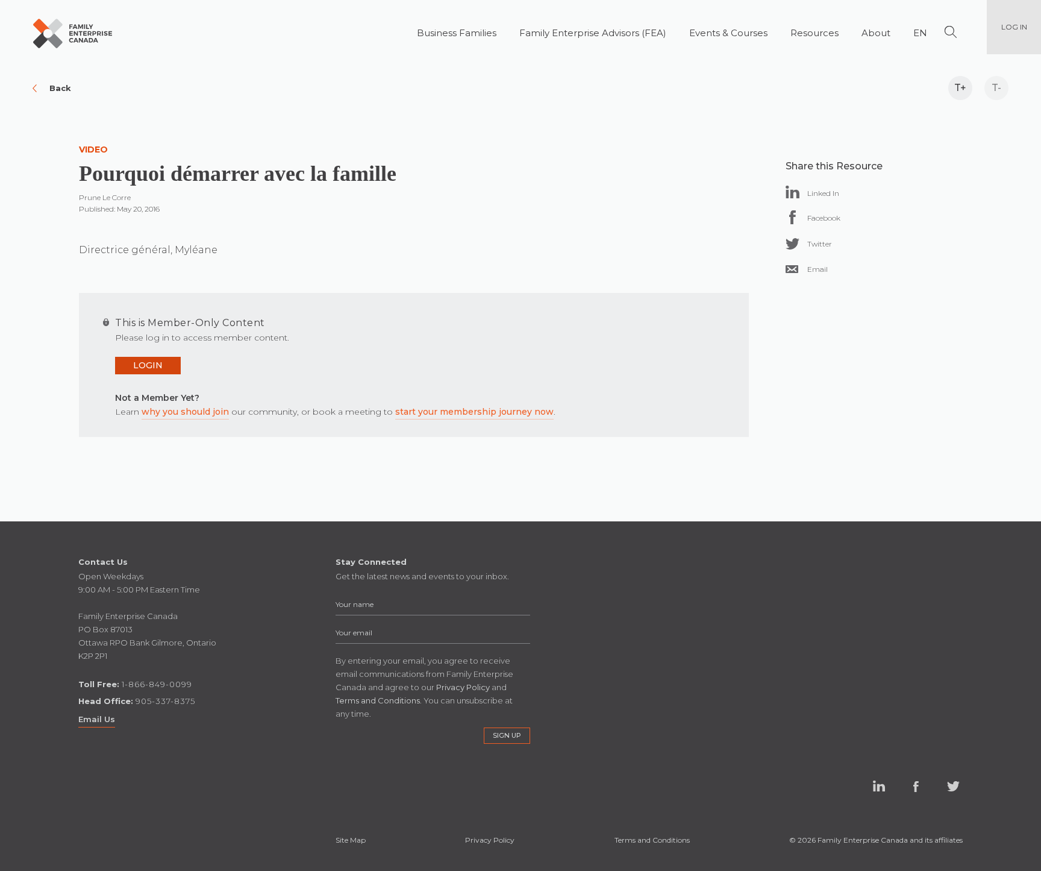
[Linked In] (792, 192)
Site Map (351, 839)
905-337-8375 (165, 701)
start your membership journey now (474, 411)
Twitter (954, 787)
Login (148, 365)
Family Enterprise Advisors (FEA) (592, 33)
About (875, 33)
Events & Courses (728, 33)
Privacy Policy (489, 839)
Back (60, 88)
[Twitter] (792, 244)
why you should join (185, 411)
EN (920, 33)
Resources (814, 33)
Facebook (916, 787)
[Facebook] (792, 217)
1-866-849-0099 (157, 684)
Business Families (456, 33)
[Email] (792, 269)
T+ (960, 87)
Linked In (879, 787)
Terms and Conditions (652, 839)
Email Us (96, 719)
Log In (1014, 26)
